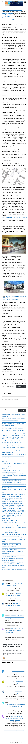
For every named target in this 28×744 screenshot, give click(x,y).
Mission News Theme (10, 742)
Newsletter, (5, 18)
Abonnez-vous (21, 386)
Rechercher (4, 410)
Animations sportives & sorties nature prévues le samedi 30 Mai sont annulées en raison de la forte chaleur (13, 539)
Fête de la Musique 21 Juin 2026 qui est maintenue (13, 458)
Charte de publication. (9, 16)
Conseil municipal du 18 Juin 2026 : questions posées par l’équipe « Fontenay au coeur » (14, 630)
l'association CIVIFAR (7, 13)
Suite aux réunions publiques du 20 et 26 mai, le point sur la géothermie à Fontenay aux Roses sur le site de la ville (14, 475)
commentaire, (16, 18)
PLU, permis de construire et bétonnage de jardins (13, 418)
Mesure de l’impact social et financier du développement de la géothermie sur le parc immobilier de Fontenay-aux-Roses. (12, 544)
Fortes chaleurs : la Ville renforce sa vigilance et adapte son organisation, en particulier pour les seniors (13, 442)
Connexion (4, 574)
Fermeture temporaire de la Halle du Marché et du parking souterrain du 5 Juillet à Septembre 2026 (14, 617)
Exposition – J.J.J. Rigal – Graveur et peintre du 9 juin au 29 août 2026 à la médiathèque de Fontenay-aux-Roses (14, 491)
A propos (7, 14)
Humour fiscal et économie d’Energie (10, 520)
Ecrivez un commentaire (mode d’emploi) (14, 730)
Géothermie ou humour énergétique (10, 420)
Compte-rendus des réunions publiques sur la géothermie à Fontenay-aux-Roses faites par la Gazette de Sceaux (13, 517)
